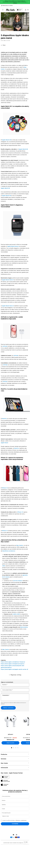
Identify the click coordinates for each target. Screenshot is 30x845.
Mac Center (19, 545)
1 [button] (12, 748)
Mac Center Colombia (11, 842)
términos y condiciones (21, 820)
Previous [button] (1, 2)
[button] (2, 9)
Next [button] (28, 2)
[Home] (10, 10)
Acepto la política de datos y (14, 820)
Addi (3, 565)
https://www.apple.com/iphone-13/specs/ (13, 662)
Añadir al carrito (10, 742)
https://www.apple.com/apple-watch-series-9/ (14, 669)
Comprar (15, 2)
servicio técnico (17, 580)
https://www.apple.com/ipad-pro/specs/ (12, 663)
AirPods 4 (10, 734)
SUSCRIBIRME (15, 823)
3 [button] (16, 748)
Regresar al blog (16, 675)
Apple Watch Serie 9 (13, 246)
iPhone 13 (5, 488)
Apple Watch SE (6, 139)
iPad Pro (4, 418)
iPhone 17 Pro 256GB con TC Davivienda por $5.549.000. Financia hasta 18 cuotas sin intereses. (15, 2)
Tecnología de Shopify (21, 842)
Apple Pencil (4, 442)
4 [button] (18, 748)
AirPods (5, 346)
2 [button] (14, 748)
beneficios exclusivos (9, 551)
